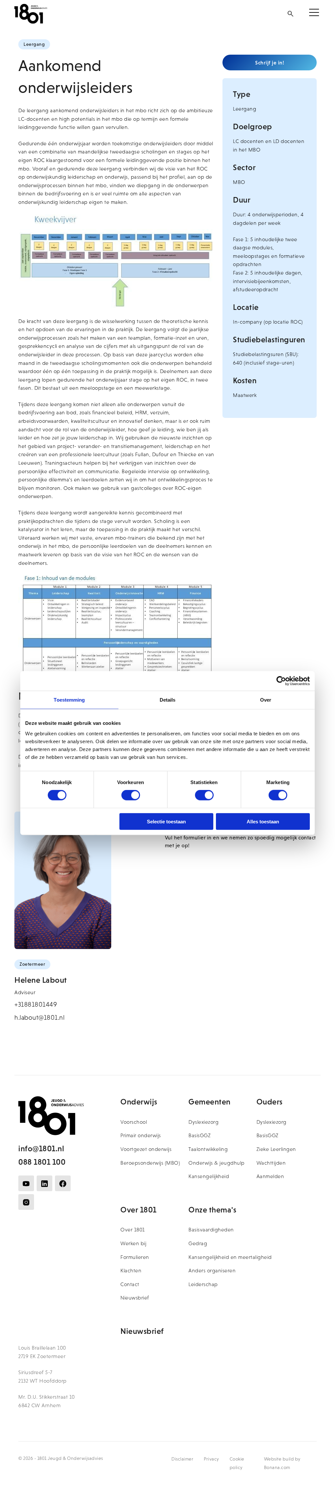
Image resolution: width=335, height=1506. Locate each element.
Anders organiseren (212, 1270)
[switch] (130, 795)
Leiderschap (203, 1284)
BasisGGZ (199, 1135)
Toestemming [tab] (69, 700)
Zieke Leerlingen (276, 1149)
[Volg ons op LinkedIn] (44, 1183)
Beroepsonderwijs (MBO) (150, 1163)
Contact (129, 1284)
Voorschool (133, 1122)
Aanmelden (270, 1176)
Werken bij (133, 1243)
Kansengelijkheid (208, 1176)
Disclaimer (182, 1458)
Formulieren (134, 1257)
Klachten (130, 1270)
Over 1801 (132, 1229)
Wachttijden (271, 1163)
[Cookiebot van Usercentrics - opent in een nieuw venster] (281, 681)
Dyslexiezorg (203, 1122)
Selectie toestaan (166, 821)
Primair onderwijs (140, 1135)
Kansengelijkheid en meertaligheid (230, 1257)
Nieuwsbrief (134, 1297)
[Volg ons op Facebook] (63, 1183)
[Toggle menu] (314, 13)
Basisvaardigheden (211, 1229)
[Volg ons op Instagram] (26, 1202)
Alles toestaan (263, 821)
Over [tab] (265, 700)
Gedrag (197, 1243)
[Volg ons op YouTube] (26, 1183)
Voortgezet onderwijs (145, 1149)
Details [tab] (168, 700)
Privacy (211, 1458)
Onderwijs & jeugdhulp (216, 1163)
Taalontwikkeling (208, 1149)
